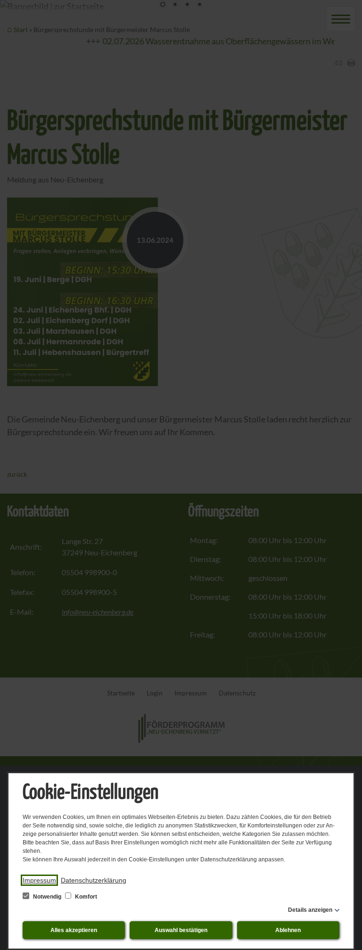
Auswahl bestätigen (181, 930)
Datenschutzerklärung (93, 880)
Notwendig (47, 896)
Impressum (39, 880)
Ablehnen (288, 930)
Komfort (85, 896)
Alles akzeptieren (73, 930)
